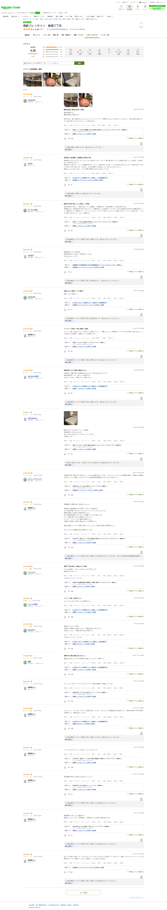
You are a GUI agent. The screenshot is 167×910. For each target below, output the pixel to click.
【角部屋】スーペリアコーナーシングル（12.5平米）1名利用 (88, 267)
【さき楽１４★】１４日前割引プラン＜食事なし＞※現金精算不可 (89, 641)
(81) (66, 35)
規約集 (69, 905)
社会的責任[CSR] (53, 905)
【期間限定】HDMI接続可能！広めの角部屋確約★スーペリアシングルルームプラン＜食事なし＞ (97, 265)
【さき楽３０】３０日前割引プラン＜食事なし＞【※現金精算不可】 (90, 178)
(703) (92, 35)
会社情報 (31, 905)
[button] (32, 80)
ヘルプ (118, 2)
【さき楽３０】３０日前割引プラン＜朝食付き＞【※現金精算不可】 (90, 386)
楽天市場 (152, 2)
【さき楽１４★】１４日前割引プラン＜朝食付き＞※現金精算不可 (89, 302)
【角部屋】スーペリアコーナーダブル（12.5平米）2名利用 (87, 180)
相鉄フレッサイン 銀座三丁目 (42, 25)
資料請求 (75, 905)
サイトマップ (133, 2)
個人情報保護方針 (41, 905)
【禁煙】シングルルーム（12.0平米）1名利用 (84, 134)
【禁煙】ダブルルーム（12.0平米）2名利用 (83, 586)
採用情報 (63, 905)
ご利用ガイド (124, 2)
